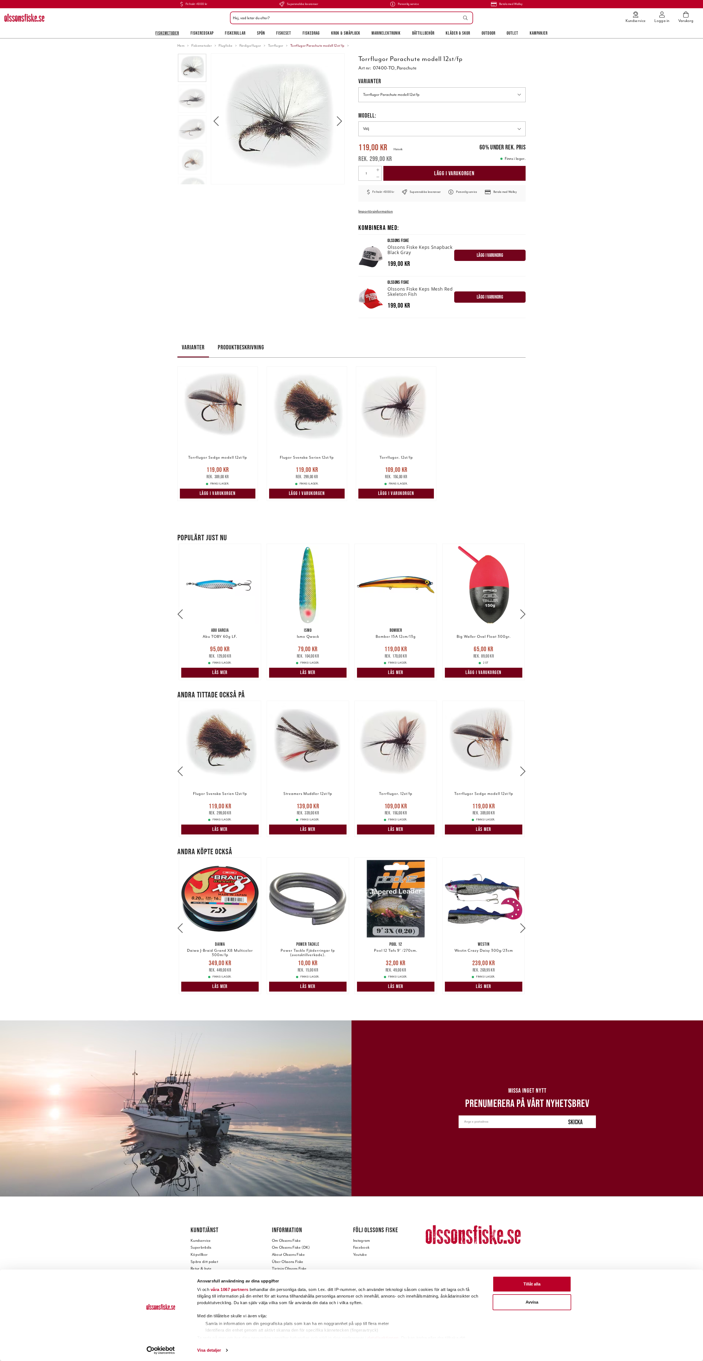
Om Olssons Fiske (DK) (291, 1247)
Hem (181, 45)
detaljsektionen (383, 1337)
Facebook (361, 1247)
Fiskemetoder (167, 32)
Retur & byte (201, 1268)
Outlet (512, 32)
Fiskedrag (311, 32)
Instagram (361, 1240)
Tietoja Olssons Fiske (289, 1268)
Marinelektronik (386, 32)
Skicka (575, 1122)
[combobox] (350, 18)
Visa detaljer (209, 1350)
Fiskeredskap (202, 32)
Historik (398, 149)
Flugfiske (225, 45)
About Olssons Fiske (288, 1254)
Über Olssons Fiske (287, 1261)
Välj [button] (366, 128)
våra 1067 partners (230, 1289)
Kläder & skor (458, 32)
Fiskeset (283, 32)
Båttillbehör (423, 32)
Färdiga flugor (250, 45)
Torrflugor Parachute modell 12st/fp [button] (391, 94)
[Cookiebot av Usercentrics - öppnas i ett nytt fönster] (161, 1350)
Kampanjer (539, 32)
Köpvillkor (199, 1254)
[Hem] (24, 18)
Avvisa (532, 1302)
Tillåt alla (531, 1284)
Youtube (360, 1254)
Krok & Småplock (345, 32)
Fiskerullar (235, 32)
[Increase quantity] (377, 169)
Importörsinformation (375, 211)
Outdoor (488, 32)
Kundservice (201, 1240)
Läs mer (220, 672)
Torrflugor (275, 45)
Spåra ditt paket (204, 1261)
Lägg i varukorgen (454, 173)
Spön (261, 32)
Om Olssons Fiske (286, 1240)
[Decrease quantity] (377, 176)
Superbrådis (201, 1247)
